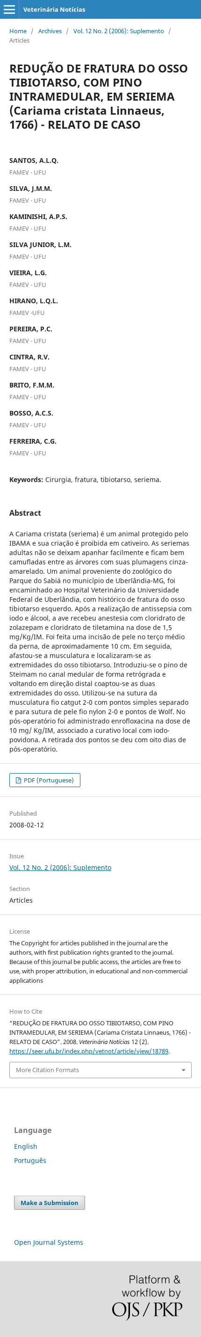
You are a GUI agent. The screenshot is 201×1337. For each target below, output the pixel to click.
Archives (50, 31)
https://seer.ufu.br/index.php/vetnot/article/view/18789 (88, 1051)
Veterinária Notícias (54, 9)
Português (30, 1160)
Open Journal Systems (48, 1242)
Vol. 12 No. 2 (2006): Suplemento (118, 31)
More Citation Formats (47, 1070)
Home (18, 31)
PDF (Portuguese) (48, 780)
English (25, 1146)
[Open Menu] (9, 9)
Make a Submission (50, 1202)
